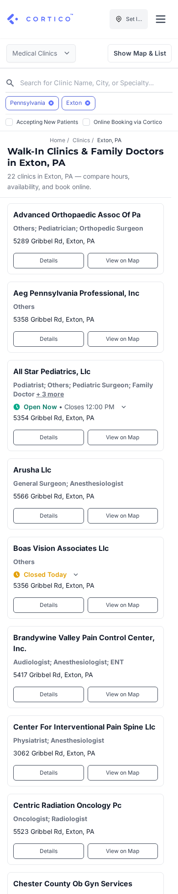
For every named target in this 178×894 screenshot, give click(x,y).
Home (57, 140)
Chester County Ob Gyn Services (72, 883)
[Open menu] (161, 19)
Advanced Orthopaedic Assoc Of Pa (77, 214)
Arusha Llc (32, 469)
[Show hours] (123, 407)
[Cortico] (40, 19)
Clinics (81, 140)
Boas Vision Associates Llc (61, 548)
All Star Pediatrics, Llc (51, 371)
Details (49, 260)
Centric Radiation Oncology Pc (67, 805)
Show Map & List (140, 53)
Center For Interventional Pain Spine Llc (84, 726)
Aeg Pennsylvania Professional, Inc (76, 293)
